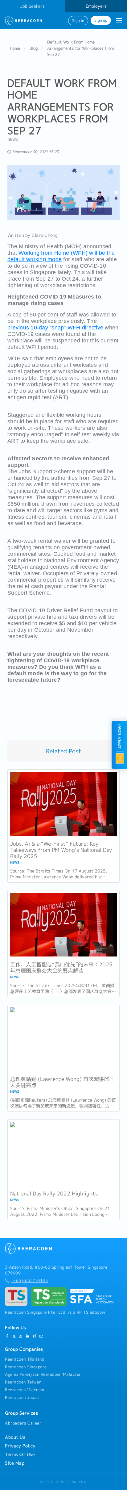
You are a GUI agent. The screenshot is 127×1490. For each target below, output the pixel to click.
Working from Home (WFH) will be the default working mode (61, 256)
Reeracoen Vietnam (24, 1389)
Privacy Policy (20, 1446)
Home (15, 48)
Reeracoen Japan (22, 1397)
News (12, 139)
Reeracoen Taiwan (23, 1382)
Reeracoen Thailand (24, 1359)
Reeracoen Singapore (26, 1367)
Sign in (78, 20)
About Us (15, 1437)
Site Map (14, 1463)
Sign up (100, 20)
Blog (34, 48)
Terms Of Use (20, 1454)
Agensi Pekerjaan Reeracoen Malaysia (42, 1374)
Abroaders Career (23, 1423)
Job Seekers (32, 6)
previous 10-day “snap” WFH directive (55, 327)
